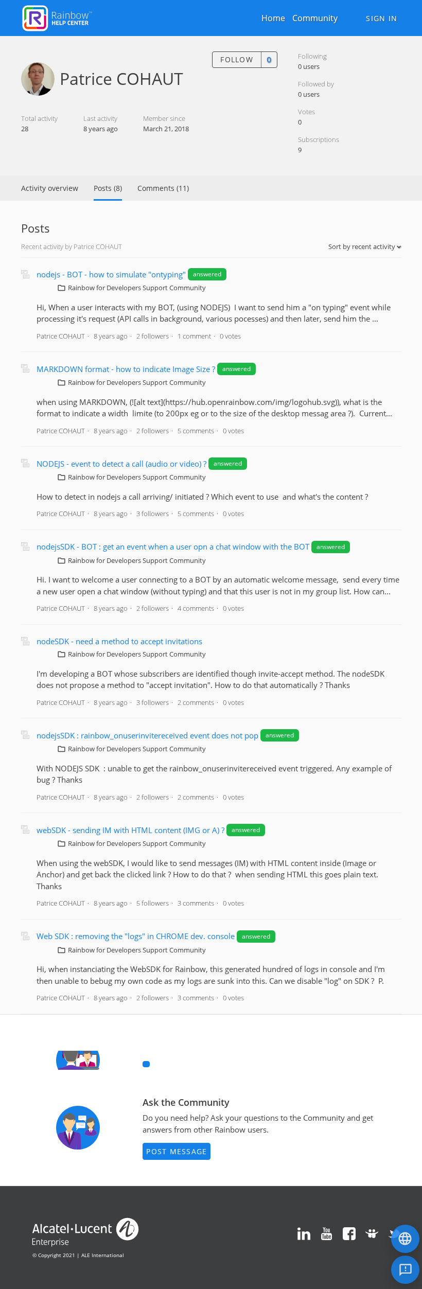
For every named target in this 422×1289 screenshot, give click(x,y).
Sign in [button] (381, 18)
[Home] (57, 17)
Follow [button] (236, 59)
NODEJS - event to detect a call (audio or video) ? (122, 463)
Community (315, 18)
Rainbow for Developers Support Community (137, 287)
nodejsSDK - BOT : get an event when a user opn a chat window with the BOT (173, 546)
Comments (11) (163, 188)
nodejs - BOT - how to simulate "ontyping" (112, 274)
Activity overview (49, 188)
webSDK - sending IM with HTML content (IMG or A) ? (131, 830)
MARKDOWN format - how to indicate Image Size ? (126, 369)
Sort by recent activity (362, 246)
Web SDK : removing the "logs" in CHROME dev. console (137, 936)
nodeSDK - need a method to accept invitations (119, 641)
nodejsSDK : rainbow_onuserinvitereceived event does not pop (148, 735)
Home (273, 18)
